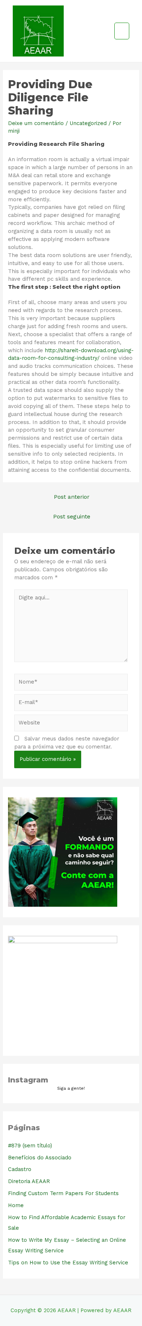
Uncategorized (88, 123)
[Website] (71, 724)
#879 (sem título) (30, 1145)
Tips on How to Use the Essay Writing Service (68, 1262)
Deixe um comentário (36, 123)
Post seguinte (71, 516)
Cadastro (19, 1169)
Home (16, 1205)
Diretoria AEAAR (29, 1181)
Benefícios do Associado (39, 1157)
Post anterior (72, 497)
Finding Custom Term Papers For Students (63, 1193)
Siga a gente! (71, 1088)
